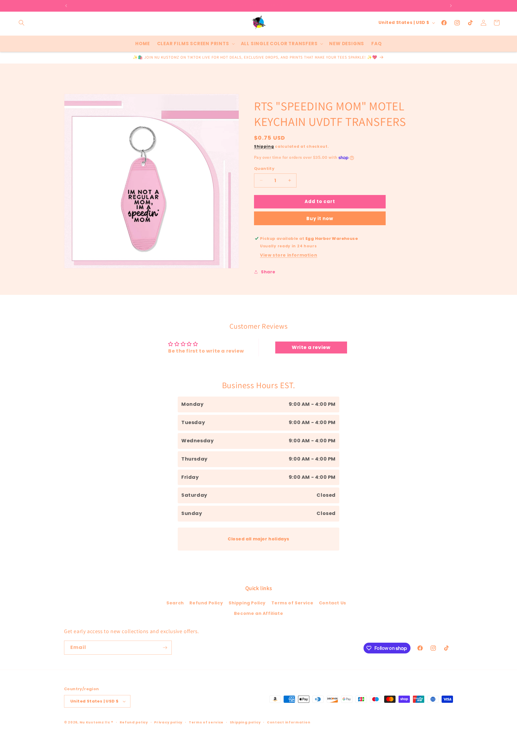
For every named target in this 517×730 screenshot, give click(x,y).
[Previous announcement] (66, 5)
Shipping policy (245, 722)
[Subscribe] (164, 648)
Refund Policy (206, 603)
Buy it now (319, 218)
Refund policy (134, 722)
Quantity (264, 168)
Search (175, 603)
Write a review (311, 347)
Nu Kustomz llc (95, 722)
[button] (21, 22)
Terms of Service (292, 603)
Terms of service (206, 722)
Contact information (288, 722)
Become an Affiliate (258, 613)
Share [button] (268, 272)
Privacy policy (168, 722)
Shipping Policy (247, 603)
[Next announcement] (450, 5)
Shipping (264, 146)
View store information (288, 255)
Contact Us (332, 603)
